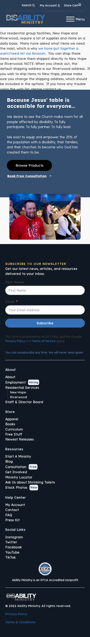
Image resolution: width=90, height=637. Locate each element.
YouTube (12, 552)
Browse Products (29, 165)
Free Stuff (13, 434)
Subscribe (45, 323)
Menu (80, 19)
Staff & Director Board (24, 402)
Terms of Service (43, 341)
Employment (15, 382)
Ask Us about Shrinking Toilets (30, 482)
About (10, 377)
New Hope (18, 392)
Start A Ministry (18, 456)
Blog (9, 461)
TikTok (10, 557)
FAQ (8, 515)
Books (10, 424)
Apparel (11, 419)
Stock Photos (16, 487)
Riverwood (18, 397)
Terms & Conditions (20, 622)
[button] (72, 5)
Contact (12, 510)
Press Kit (12, 520)
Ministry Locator (18, 477)
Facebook (13, 547)
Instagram (14, 537)
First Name (14, 282)
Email (9, 302)
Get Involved (16, 472)
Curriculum (14, 429)
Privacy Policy (15, 341)
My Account (15, 505)
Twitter (11, 542)
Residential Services (22, 387)
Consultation (15, 467)
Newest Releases (19, 439)
